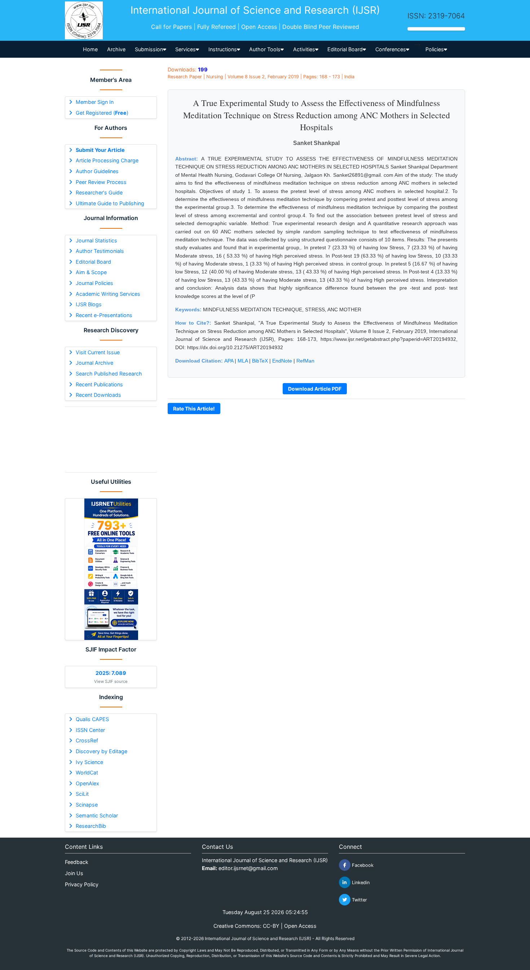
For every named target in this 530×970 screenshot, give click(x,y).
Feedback (76, 862)
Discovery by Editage (101, 751)
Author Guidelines (97, 171)
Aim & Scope (91, 272)
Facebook (362, 865)
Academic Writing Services (108, 294)
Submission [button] (149, 49)
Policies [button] (434, 49)
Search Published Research (109, 373)
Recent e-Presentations (104, 315)
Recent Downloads (98, 395)
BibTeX (260, 361)
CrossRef (87, 740)
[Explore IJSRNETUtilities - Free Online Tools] (110, 569)
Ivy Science (89, 762)
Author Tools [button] (265, 49)
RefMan (305, 361)
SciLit (82, 794)
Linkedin (360, 882)
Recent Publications (99, 384)
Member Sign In (95, 102)
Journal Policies (94, 283)
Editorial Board (93, 262)
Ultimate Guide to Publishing (110, 203)
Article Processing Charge (107, 160)
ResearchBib (91, 826)
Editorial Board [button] (345, 49)
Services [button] (185, 49)
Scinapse (87, 805)
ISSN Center (90, 730)
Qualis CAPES (92, 719)
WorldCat (87, 772)
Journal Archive (94, 363)
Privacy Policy (81, 884)
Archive (116, 49)
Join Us (74, 873)
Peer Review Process (101, 182)
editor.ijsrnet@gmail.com (248, 868)
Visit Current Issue (98, 352)
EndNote (282, 361)
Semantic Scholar (97, 815)
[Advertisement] (111, 439)
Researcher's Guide (99, 192)
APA (228, 361)
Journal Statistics (96, 240)
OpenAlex (87, 783)
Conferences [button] (390, 49)
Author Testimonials (100, 251)
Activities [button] (304, 49)
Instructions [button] (222, 49)
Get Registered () (102, 113)
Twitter (358, 900)
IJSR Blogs (89, 304)
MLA (243, 361)
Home (90, 49)
